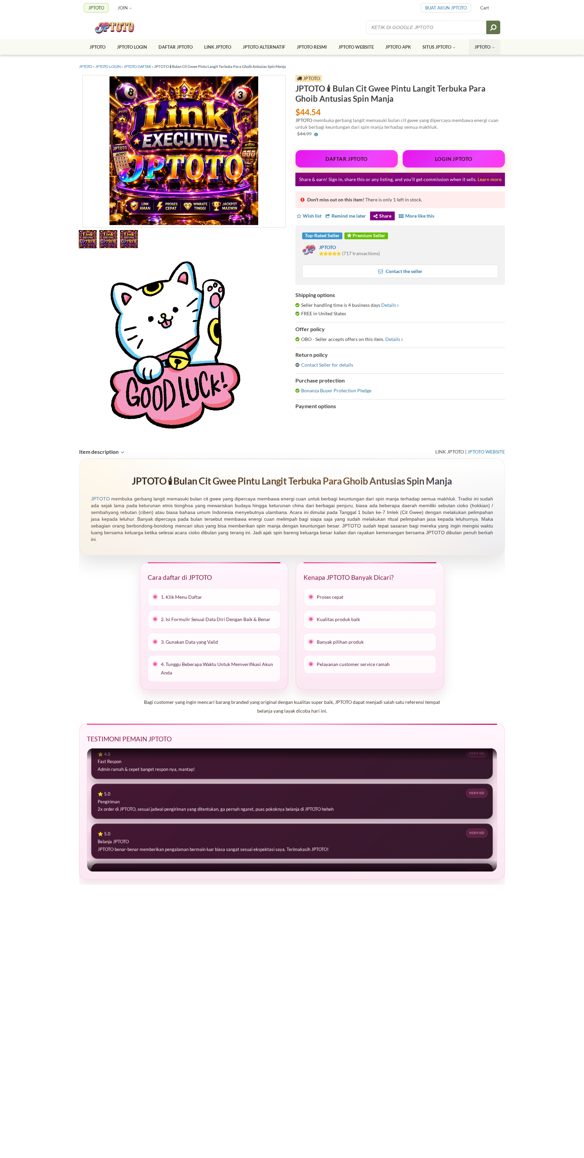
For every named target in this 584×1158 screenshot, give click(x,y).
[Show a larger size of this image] (88, 240)
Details (388, 305)
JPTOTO (96, 7)
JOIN (123, 7)
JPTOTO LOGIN (132, 47)
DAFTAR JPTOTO (176, 47)
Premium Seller (368, 235)
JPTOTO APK (398, 47)
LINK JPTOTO (217, 47)
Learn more (490, 179)
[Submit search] (493, 27)
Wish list (312, 216)
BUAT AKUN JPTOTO (446, 7)
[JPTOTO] (121, 27)
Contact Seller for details (327, 365)
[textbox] (427, 27)
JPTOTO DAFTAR (137, 66)
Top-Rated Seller (322, 235)
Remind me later (349, 216)
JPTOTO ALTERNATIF (264, 47)
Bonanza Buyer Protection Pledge (336, 390)
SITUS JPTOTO (436, 47)
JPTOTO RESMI (312, 47)
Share (385, 216)
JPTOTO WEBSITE (356, 47)
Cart (484, 7)
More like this (419, 216)
